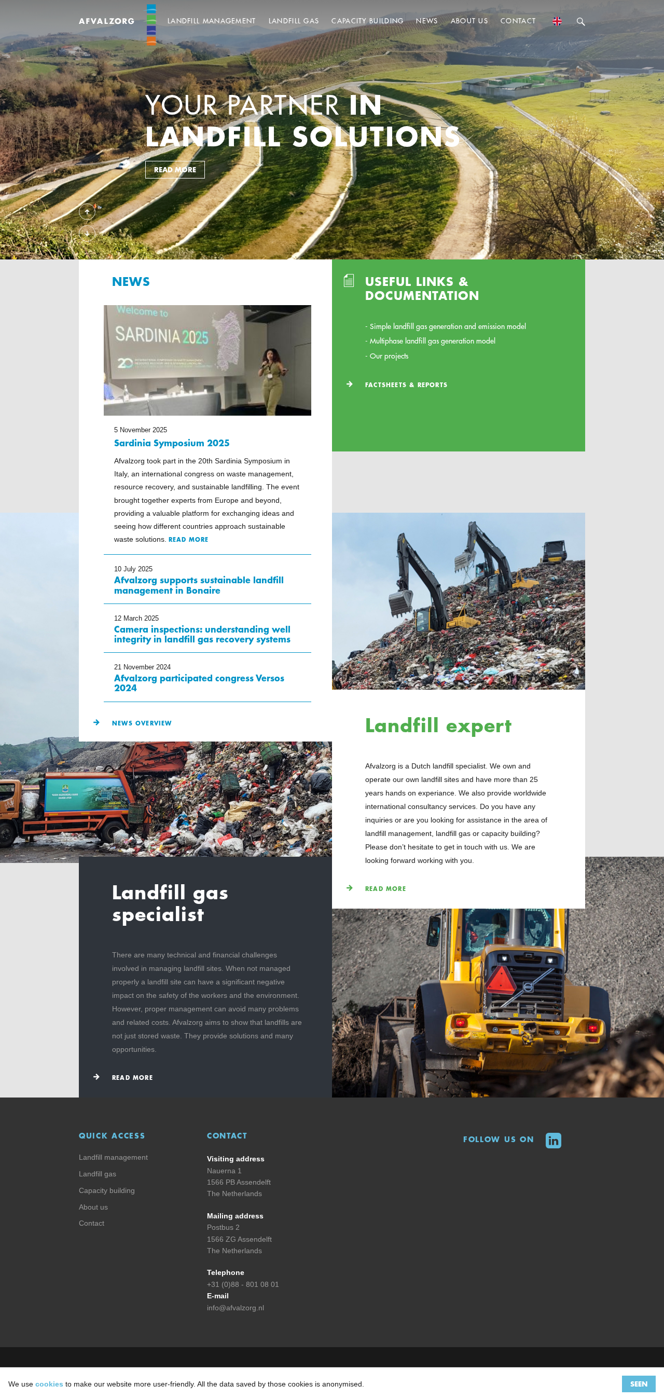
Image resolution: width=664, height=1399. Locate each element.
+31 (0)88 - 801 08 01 (243, 1284)
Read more (385, 889)
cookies (49, 1384)
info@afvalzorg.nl (235, 1308)
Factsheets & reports (406, 385)
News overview (142, 723)
